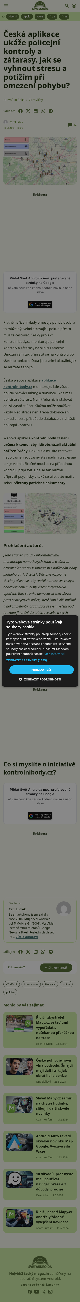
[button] (40, 660)
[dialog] (40, 651)
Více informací (54, 654)
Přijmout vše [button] (41, 670)
